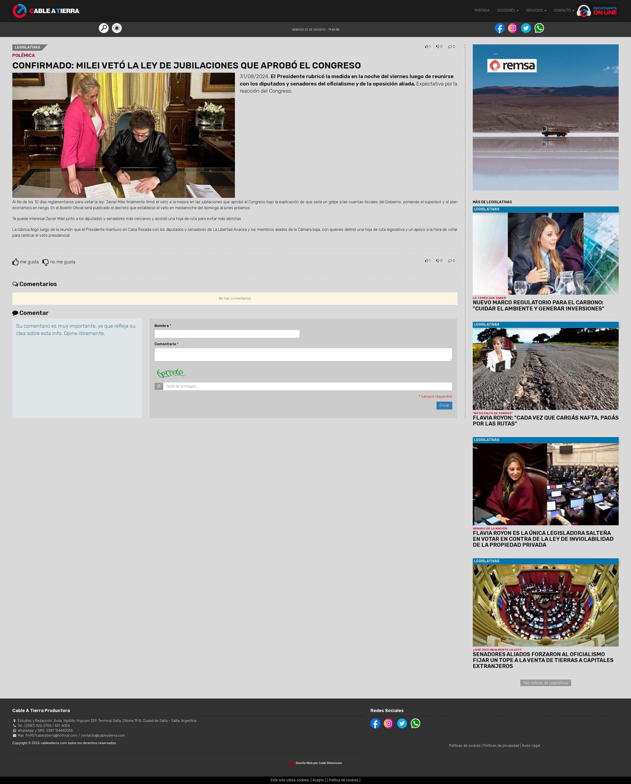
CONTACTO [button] (563, 10)
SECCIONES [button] (506, 10)
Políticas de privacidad (501, 746)
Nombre (162, 326)
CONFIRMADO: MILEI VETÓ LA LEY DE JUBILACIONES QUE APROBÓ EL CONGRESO (186, 65)
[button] (104, 28)
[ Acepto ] (318, 780)
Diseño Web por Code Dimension (319, 763)
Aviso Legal (531, 746)
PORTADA (482, 10)
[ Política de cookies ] (343, 780)
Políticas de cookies (465, 746)
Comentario (165, 344)
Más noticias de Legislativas (545, 683)
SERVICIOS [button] (535, 10)
